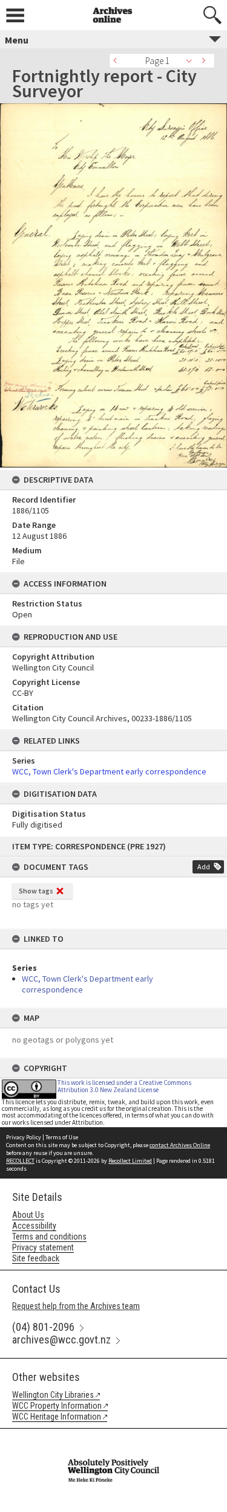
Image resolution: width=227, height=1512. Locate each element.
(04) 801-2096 (43, 1327)
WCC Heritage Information (56, 1416)
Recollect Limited (130, 1161)
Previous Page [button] (118, 61)
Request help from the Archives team (76, 1306)
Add (203, 866)
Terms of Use (61, 1137)
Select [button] (192, 61)
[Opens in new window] (113, 1436)
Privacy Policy (23, 1137)
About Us (28, 1215)
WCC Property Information (57, 1406)
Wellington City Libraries (53, 1395)
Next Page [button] (205, 61)
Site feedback (35, 1258)
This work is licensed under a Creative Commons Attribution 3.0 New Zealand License (124, 1085)
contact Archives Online (180, 1145)
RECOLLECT (20, 1161)
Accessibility (34, 1226)
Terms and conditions (49, 1236)
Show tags (36, 890)
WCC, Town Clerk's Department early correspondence (109, 771)
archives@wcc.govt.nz (61, 1339)
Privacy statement (43, 1247)
